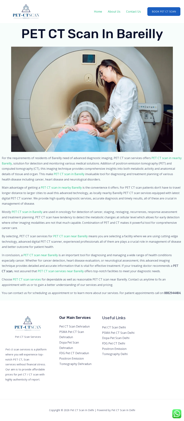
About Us (114, 12)
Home (98, 12)
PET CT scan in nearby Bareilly (61, 188)
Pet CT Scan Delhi (114, 327)
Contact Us (133, 12)
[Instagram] (157, 319)
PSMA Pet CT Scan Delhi (118, 333)
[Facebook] (147, 319)
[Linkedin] (166, 319)
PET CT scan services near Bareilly (61, 271)
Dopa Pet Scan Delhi (115, 338)
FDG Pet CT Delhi (113, 343)
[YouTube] (161, 319)
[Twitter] (152, 319)
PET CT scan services (27, 279)
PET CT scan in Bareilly (69, 174)
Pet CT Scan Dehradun (74, 326)
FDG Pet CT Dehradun (74, 353)
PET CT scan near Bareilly (70, 236)
